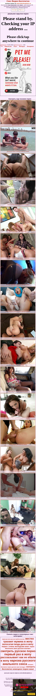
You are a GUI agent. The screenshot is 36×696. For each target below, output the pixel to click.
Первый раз (8, 46)
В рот (15, 46)
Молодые (22, 46)
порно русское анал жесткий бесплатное (13, 639)
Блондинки (30, 46)
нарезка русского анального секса (19, 662)
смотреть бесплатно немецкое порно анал (18, 668)
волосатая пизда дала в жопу (17, 644)
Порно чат (21, 9)
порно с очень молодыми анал (15, 646)
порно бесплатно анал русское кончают (19, 647)
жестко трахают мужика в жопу (18, 640)
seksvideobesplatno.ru (24, 3)
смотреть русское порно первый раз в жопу (18, 652)
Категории (14, 9)
